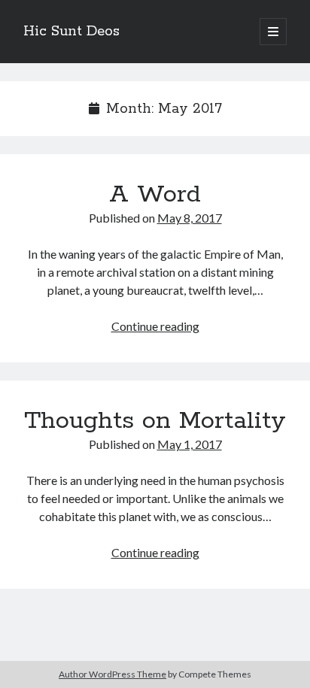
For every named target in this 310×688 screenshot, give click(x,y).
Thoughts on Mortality (155, 421)
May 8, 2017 (189, 218)
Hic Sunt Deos (71, 32)
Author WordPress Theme (112, 674)
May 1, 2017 (189, 444)
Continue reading (155, 326)
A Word (155, 195)
